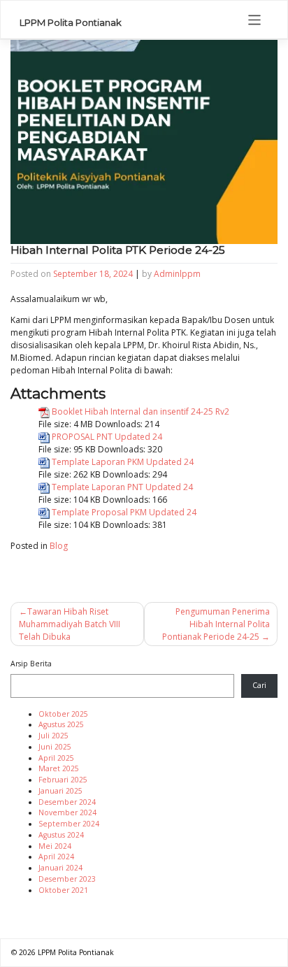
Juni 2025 (54, 747)
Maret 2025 (58, 768)
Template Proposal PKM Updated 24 (124, 512)
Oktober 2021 (63, 890)
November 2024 (67, 812)
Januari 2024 (60, 868)
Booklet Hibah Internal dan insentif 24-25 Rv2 (140, 411)
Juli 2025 (53, 735)
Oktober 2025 (63, 714)
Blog (59, 546)
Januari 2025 (60, 791)
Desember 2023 (67, 879)
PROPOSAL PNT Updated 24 (107, 437)
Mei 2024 (54, 846)
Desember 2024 (67, 802)
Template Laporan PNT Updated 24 (122, 487)
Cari (259, 685)
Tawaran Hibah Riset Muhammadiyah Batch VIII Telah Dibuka (69, 624)
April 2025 (56, 758)
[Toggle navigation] (254, 20)
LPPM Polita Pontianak (71, 22)
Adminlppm (177, 274)
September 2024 (68, 824)
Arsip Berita (31, 663)
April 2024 (56, 856)
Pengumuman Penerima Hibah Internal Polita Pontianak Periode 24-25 (216, 624)
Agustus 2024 (61, 835)
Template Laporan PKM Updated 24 (123, 462)
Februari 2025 (62, 780)
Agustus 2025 (61, 724)
